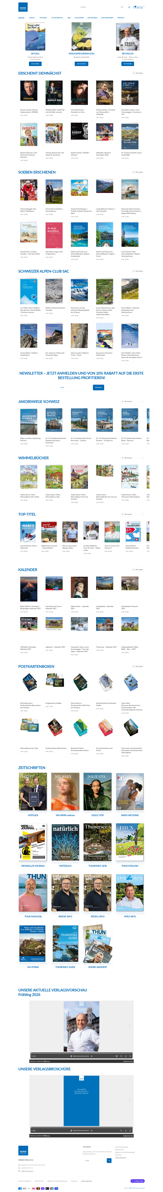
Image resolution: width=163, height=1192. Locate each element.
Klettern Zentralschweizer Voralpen (55, 309)
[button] (139, 7)
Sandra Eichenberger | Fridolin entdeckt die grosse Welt (81, 211)
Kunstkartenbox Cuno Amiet (104, 749)
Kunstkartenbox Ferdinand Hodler (106, 704)
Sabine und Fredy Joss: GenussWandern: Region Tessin (105, 254)
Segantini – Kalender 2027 (55, 647)
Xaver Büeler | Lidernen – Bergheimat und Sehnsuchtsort (130, 310)
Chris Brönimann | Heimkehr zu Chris (78, 111)
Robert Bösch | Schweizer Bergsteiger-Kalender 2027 (30, 607)
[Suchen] (122, 7)
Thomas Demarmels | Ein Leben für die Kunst (55, 154)
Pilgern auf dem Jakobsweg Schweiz (30, 439)
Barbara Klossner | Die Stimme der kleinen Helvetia (28, 155)
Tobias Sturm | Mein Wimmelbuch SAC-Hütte (29, 496)
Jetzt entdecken (81, 64)
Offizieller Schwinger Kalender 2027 (28, 648)
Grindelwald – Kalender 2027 (104, 607)
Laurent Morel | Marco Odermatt (28, 547)
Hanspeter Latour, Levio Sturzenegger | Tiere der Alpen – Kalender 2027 (80, 649)
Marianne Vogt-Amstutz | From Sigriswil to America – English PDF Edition (131, 211)
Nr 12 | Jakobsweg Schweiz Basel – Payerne (131, 439)
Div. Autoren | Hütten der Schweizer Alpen (55, 354)
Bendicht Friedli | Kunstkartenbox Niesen (80, 749)
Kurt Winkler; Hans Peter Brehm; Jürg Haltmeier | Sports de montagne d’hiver (131, 355)
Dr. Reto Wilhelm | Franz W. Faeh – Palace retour (91, 548)
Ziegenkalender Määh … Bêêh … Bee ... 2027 (130, 648)
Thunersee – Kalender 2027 (106, 647)
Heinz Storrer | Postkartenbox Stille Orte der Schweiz (80, 705)
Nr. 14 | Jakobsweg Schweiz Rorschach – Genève (81, 439)
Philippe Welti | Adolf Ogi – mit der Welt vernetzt (56, 111)
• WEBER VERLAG (132, 1188)
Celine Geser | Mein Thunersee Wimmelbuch (130, 496)
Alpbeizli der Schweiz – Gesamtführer (49, 547)
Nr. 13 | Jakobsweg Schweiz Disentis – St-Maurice (106, 439)
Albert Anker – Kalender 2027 (80, 607)
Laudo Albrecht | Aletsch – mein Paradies (106, 210)
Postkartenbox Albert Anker (56, 748)
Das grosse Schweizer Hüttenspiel (104, 354)
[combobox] (101, 7)
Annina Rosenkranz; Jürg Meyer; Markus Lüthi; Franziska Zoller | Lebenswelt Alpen (105, 311)
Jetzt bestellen (35, 64)
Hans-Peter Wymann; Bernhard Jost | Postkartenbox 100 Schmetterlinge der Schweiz (131, 706)
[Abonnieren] (109, 1160)
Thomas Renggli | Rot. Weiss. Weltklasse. (28, 210)
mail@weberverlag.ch (27, 1171)
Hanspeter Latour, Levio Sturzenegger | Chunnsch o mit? (131, 112)
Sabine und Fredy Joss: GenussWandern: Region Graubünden (80, 254)
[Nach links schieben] (138, 401)
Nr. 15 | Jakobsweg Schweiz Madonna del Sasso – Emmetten (56, 440)
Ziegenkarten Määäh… (54, 703)
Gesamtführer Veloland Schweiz (132, 547)
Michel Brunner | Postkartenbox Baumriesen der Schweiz (30, 705)
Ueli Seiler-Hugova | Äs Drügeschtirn (54, 253)
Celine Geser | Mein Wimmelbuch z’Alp (53, 496)
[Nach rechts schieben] (143, 401)
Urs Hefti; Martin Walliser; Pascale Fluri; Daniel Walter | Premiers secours (30, 310)
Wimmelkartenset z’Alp (29, 748)
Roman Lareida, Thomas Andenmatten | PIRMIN (29, 111)
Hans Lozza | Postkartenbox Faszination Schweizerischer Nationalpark (132, 750)
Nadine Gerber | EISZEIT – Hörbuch (80, 154)
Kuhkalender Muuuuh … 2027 (130, 607)
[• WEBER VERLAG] (23, 1155)
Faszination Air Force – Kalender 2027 (54, 607)
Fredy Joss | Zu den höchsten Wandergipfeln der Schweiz (80, 310)
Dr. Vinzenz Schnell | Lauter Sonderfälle (131, 154)
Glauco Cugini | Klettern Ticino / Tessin (80, 354)
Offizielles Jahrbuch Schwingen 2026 (103, 154)
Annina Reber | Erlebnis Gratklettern (29, 354)
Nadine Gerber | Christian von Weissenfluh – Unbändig (105, 112)
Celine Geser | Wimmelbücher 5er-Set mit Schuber (106, 497)
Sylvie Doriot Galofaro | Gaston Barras (54, 210)
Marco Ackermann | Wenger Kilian (69, 547)
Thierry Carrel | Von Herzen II (112, 547)
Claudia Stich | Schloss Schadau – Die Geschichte (30, 253)
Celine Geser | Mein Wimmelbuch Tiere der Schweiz (79, 497)
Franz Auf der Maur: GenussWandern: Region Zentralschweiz (130, 254)
